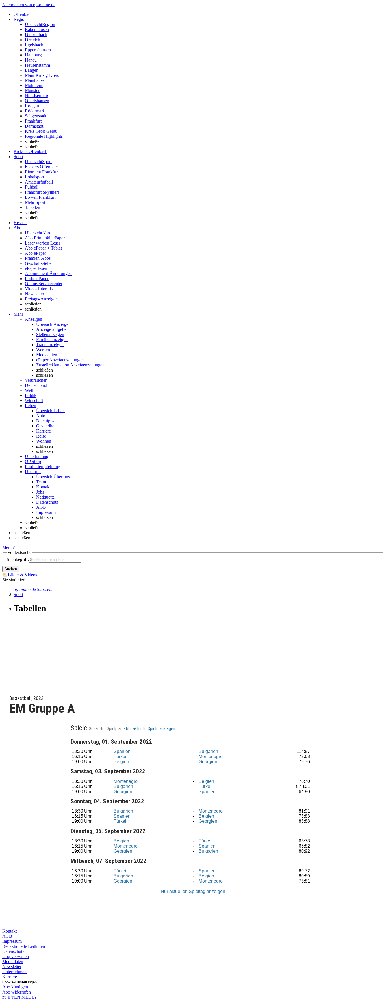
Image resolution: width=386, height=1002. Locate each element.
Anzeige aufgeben (52, 329)
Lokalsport (34, 176)
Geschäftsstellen (39, 263)
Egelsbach (34, 44)
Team (41, 481)
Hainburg (33, 55)
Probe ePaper (37, 278)
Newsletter (34, 293)
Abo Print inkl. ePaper (45, 237)
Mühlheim (34, 85)
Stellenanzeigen (50, 334)
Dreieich (32, 39)
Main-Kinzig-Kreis (42, 75)
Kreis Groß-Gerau (41, 131)
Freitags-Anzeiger (41, 298)
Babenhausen (37, 29)
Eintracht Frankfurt (42, 171)
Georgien (208, 761)
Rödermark (35, 110)
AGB (41, 507)
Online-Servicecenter (43, 283)
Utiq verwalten (15, 956)
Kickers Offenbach (42, 166)
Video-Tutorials (39, 288)
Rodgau (32, 105)
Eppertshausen (38, 49)
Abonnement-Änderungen (48, 273)
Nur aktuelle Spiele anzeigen (151, 728)
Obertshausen (37, 100)
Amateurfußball (39, 182)
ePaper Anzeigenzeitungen (60, 359)
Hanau (31, 60)
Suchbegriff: (18, 559)
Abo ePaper (35, 253)
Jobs (40, 492)
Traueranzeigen (50, 344)
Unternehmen (14, 971)
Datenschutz (47, 502)
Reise (41, 436)
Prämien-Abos (38, 258)
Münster (32, 90)
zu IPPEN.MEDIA (19, 997)
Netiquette (45, 497)
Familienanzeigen (52, 339)
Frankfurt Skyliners (42, 192)
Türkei (120, 756)
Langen (31, 70)
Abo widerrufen (16, 992)
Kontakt (43, 486)
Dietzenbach (36, 34)
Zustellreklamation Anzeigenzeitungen (70, 365)
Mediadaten (46, 354)
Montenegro (211, 756)
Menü (7, 547)
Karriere (43, 431)
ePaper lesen (36, 268)
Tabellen (32, 207)
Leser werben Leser (42, 243)
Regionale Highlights (44, 136)
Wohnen (43, 441)
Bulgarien (208, 751)
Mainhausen (36, 80)
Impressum (46, 512)
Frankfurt (33, 121)
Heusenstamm (37, 65)
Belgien (121, 761)
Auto (40, 415)
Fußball (31, 187)
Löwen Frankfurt (40, 197)
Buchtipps (45, 420)
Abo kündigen (15, 986)
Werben (43, 349)
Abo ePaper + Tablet (43, 248)
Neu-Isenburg (37, 95)
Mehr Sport (35, 202)
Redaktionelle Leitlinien (23, 946)
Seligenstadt (35, 115)
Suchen (11, 569)
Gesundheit (46, 425)
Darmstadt (34, 126)
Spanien (122, 751)
